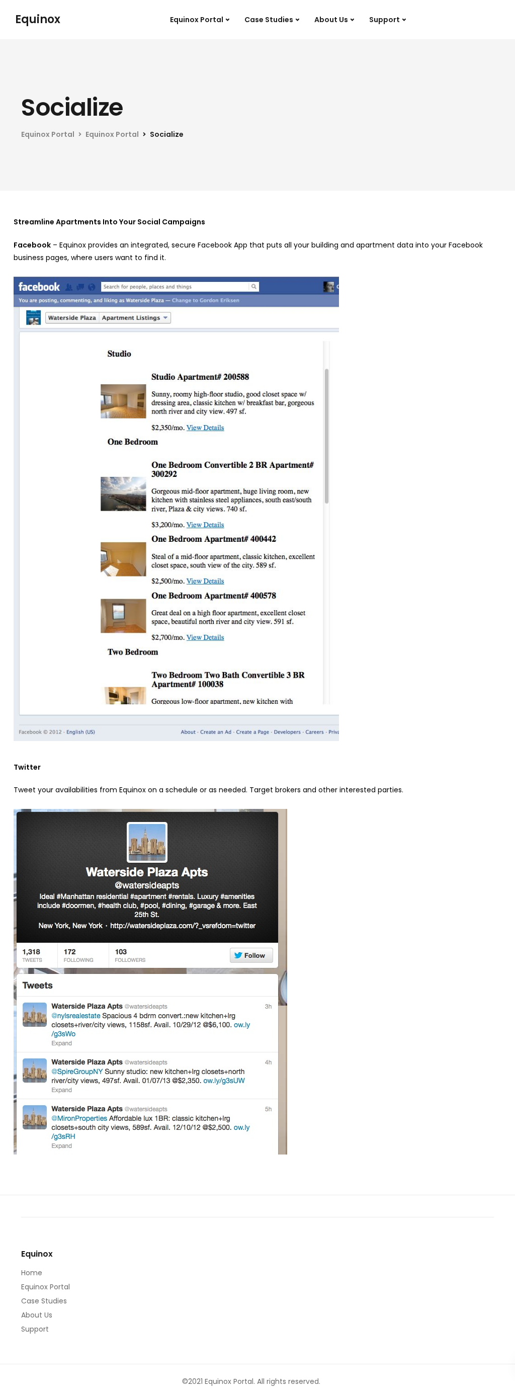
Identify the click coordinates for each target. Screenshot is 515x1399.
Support (384, 20)
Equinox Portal (196, 20)
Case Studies (268, 20)
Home (31, 1273)
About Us (331, 20)
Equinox (37, 20)
